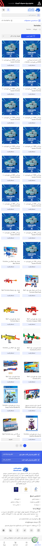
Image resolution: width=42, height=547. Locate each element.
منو (27, 545)
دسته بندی (38, 545)
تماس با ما (16, 505)
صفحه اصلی (35, 499)
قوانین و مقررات (34, 502)
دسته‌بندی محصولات (31, 20)
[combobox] (11, 36)
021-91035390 (34, 519)
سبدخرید (15, 545)
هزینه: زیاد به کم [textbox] (15, 36)
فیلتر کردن (29, 36)
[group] (21, 3)
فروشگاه (35, 29)
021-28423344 (24, 519)
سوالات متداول (15, 502)
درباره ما (36, 505)
